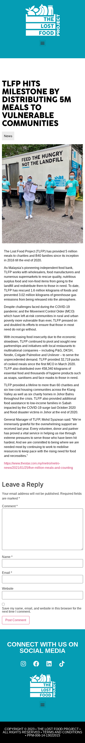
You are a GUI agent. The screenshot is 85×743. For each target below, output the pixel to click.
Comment (10, 506)
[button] (42, 43)
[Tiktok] (62, 664)
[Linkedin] (49, 664)
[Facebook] (36, 664)
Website (7, 588)
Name (7, 557)
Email (7, 572)
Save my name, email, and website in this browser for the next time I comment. (41, 610)
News (8, 136)
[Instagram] (23, 664)
